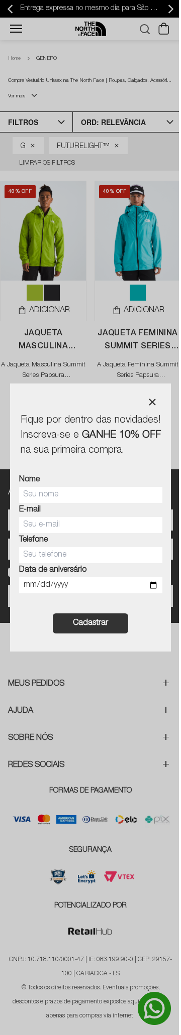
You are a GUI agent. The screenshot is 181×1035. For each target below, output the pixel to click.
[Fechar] (152, 402)
